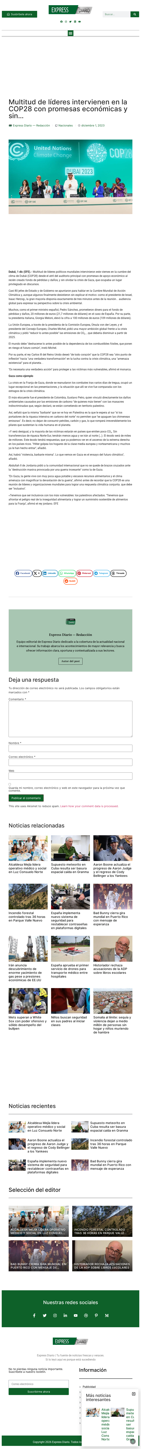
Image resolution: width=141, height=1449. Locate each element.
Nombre (15, 743)
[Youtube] (79, 21)
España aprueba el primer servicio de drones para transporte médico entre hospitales (70, 970)
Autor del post (70, 661)
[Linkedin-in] (65, 1316)
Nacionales (65, 125)
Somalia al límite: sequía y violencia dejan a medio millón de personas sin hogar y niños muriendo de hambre (112, 1025)
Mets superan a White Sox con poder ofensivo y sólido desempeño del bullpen (28, 1023)
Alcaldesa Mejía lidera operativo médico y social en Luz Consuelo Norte (27, 868)
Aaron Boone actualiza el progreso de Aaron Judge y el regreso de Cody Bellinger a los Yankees (112, 870)
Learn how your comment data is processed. (89, 806)
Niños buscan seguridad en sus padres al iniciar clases (69, 1021)
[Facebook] (61, 21)
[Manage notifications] (133, 1441)
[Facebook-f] (34, 1316)
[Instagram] (66, 21)
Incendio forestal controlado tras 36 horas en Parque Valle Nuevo (27, 916)
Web (11, 770)
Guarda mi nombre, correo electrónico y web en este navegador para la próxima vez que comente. (67, 789)
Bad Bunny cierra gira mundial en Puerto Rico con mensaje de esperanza (110, 918)
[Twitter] (70, 21)
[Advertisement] (70, 64)
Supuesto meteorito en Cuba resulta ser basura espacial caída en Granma (70, 868)
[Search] (135, 14)
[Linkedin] (75, 21)
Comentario (17, 699)
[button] (70, 33)
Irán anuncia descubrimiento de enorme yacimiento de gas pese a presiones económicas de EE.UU (25, 972)
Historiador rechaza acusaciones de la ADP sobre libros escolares (110, 968)
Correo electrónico (22, 756)
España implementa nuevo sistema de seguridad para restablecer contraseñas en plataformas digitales (69, 920)
